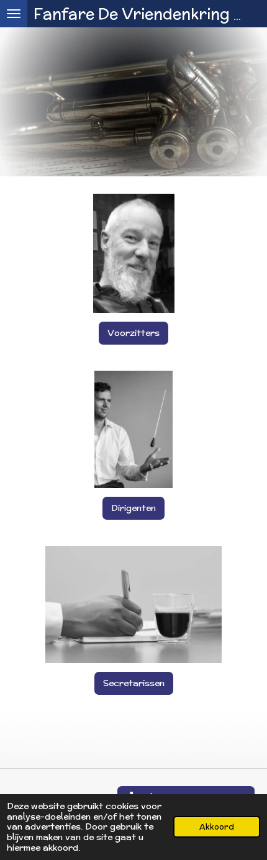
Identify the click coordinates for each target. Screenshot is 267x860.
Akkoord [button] (216, 826)
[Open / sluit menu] (13, 13)
